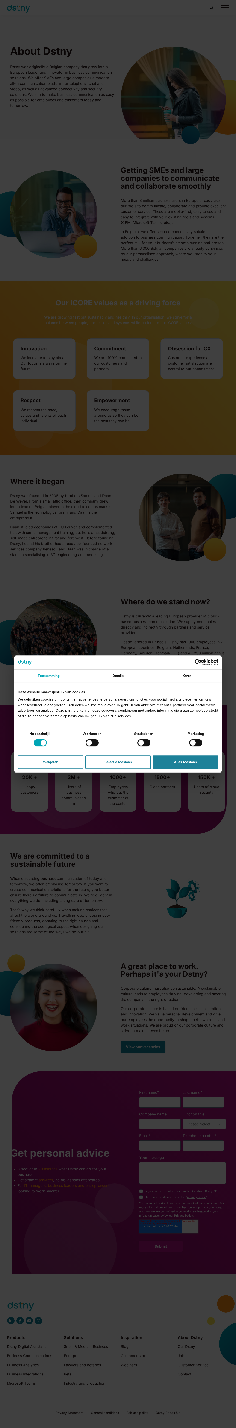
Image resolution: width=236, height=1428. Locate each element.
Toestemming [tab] (49, 676)
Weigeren (50, 762)
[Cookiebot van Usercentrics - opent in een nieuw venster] (198, 662)
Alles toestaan (185, 762)
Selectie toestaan (118, 762)
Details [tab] (118, 676)
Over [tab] (187, 676)
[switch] (92, 742)
